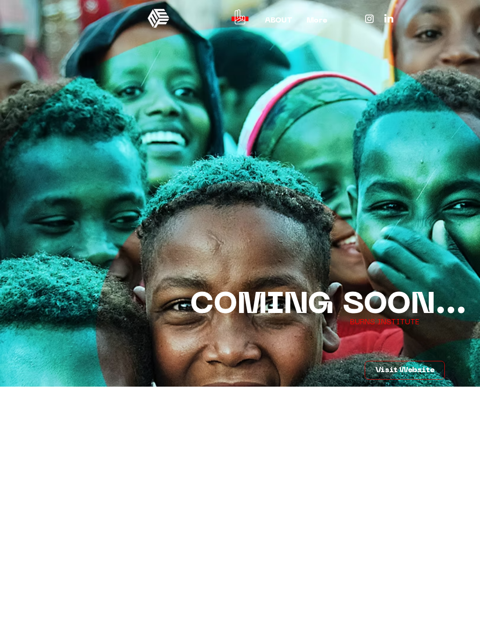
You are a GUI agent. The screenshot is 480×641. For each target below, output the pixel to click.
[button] (240, 16)
